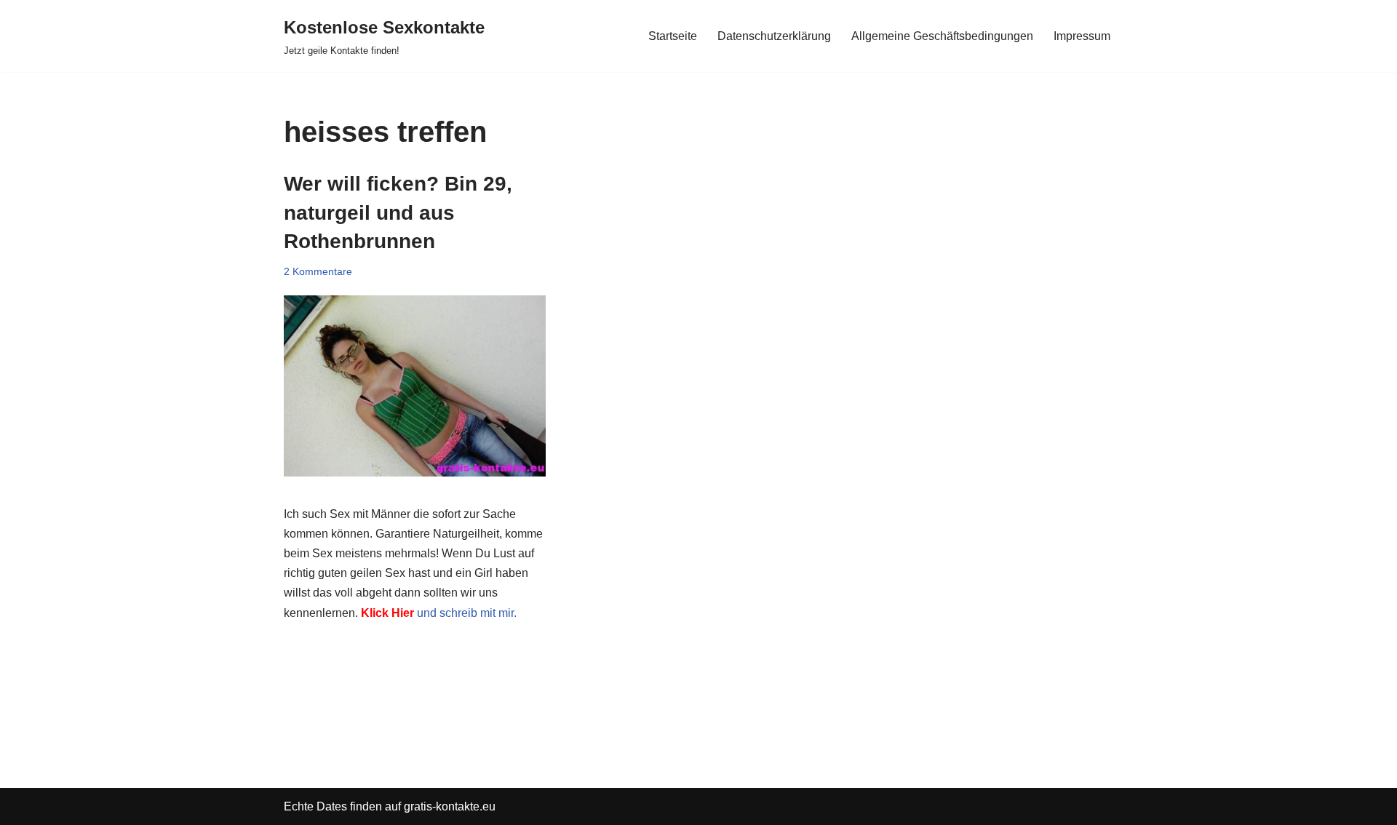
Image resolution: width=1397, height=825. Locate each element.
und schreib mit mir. (437, 613)
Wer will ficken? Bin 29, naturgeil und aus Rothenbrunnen (398, 212)
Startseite (672, 36)
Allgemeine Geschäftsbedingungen (942, 36)
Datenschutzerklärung (774, 36)
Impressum (1082, 36)
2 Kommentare (318, 271)
